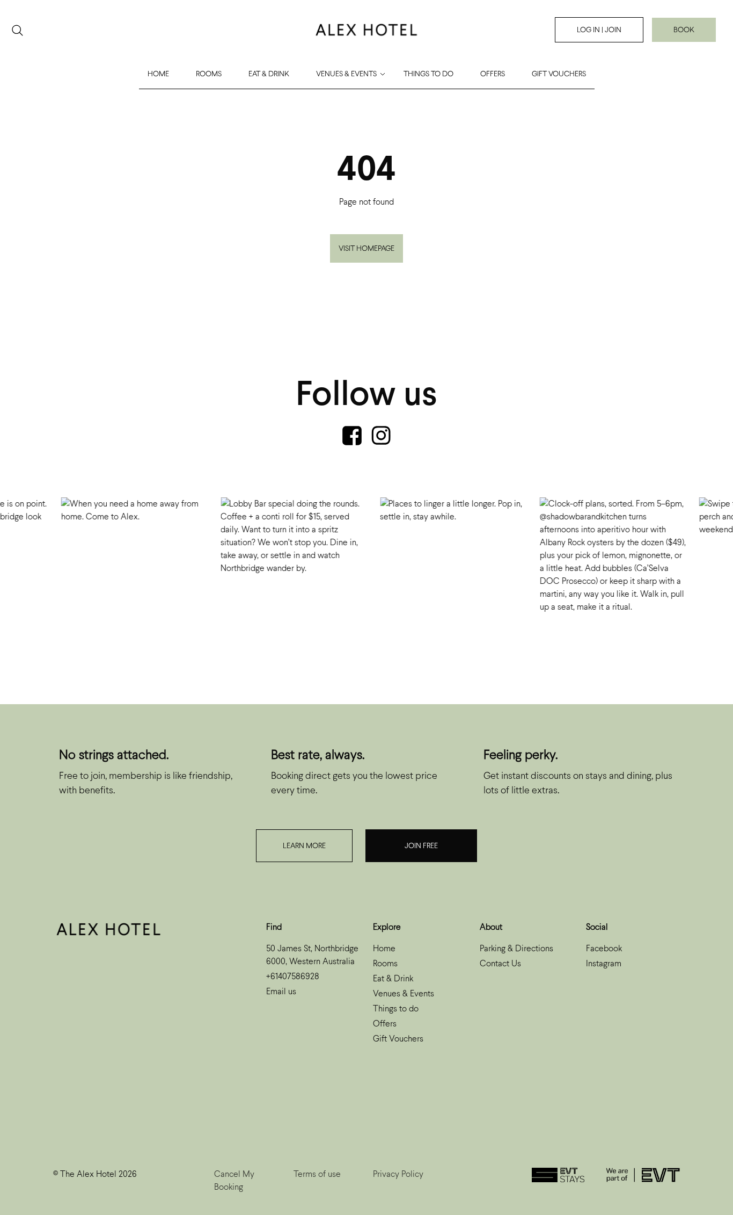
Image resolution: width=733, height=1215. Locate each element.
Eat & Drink (268, 74)
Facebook (604, 948)
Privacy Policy (398, 1174)
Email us (281, 991)
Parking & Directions (516, 948)
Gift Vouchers (559, 74)
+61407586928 (292, 976)
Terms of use (317, 1174)
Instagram (603, 963)
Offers (492, 74)
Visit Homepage (366, 248)
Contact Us (500, 963)
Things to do (428, 74)
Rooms (209, 74)
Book (683, 30)
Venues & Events (346, 74)
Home (158, 74)
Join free (421, 846)
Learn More (304, 846)
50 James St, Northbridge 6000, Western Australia (312, 955)
